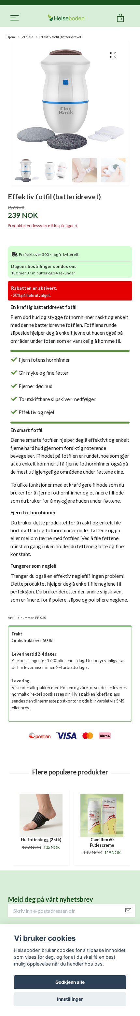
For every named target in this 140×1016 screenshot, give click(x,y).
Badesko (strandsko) (102, 839)
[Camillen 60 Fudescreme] (41, 815)
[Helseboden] (66, 18)
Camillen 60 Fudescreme (41, 842)
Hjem (11, 37)
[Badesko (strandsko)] (101, 815)
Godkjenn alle (70, 982)
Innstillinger (70, 999)
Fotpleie (27, 37)
